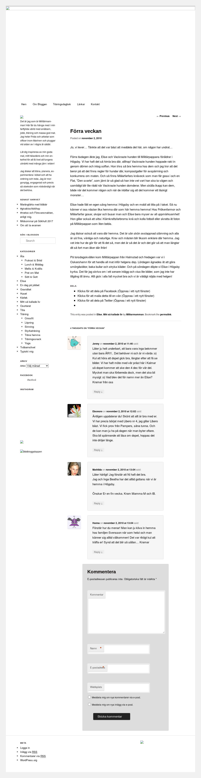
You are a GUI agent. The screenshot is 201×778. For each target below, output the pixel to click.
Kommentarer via (33, 756)
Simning (29, 326)
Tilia (22, 310)
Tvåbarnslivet (27, 347)
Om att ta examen (30, 225)
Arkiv (23, 365)
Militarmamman (135, 314)
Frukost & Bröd (33, 260)
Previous (163, 116)
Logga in (25, 748)
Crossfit (29, 318)
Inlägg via (28, 752)
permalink (165, 314)
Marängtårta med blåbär (33, 204)
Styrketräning (32, 331)
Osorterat (25, 306)
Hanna (96, 523)
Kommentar (96, 594)
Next (177, 116)
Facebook (26, 375)
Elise (99, 314)
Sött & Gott (31, 277)
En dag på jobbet (29, 285)
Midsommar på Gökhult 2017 (36, 221)
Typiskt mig (26, 351)
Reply (98, 391)
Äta (22, 256)
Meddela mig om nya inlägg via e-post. (112, 704)
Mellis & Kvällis (33, 268)
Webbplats (96, 687)
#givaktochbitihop (30, 208)
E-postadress (97, 667)
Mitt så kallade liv (112, 314)
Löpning (29, 322)
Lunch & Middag (34, 264)
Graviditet (25, 289)
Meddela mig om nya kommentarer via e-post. (116, 697)
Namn (96, 648)
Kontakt (95, 104)
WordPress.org (28, 760)
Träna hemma (32, 335)
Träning (24, 314)
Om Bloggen (40, 104)
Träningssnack (33, 339)
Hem (23, 104)
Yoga (27, 343)
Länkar (81, 104)
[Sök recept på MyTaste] (31, 451)
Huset (23, 293)
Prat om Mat (32, 273)
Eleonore (97, 411)
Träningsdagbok (62, 104)
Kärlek (23, 297)
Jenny (95, 343)
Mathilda (97, 469)
